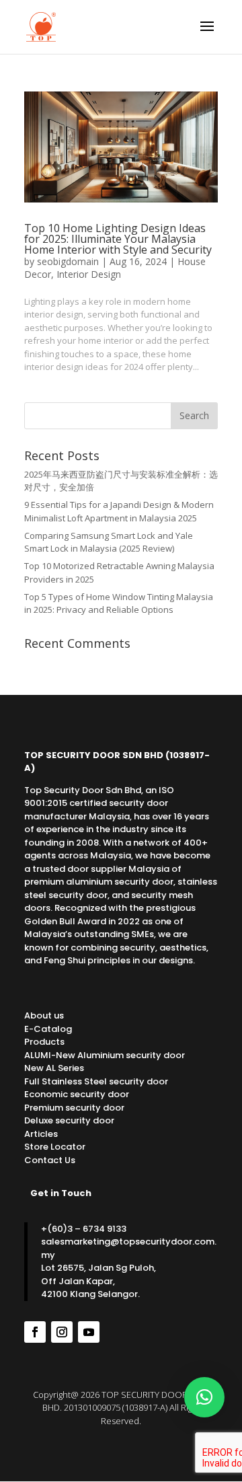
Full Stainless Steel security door (96, 1081)
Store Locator (54, 1146)
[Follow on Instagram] (62, 1332)
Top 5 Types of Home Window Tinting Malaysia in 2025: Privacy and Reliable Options (118, 603)
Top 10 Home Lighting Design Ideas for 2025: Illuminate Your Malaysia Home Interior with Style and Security (118, 239)
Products (44, 1041)
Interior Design (88, 274)
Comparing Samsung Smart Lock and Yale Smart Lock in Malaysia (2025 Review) (108, 542)
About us (44, 1015)
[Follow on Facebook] (35, 1332)
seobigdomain (68, 261)
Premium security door (74, 1107)
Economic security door (76, 1094)
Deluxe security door (69, 1120)
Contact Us (49, 1160)
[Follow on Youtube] (88, 1332)
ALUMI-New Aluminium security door (104, 1055)
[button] (204, 1397)
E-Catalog (48, 1029)
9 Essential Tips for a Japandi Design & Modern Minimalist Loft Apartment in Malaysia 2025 (119, 511)
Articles (41, 1133)
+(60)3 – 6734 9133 (83, 1228)
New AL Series (54, 1068)
